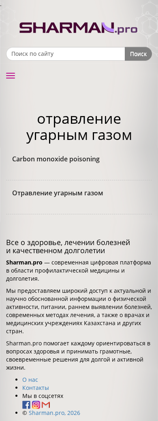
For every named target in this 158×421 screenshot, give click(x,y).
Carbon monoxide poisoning (56, 158)
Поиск (138, 53)
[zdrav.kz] (79, 26)
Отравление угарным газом (57, 192)
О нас (30, 379)
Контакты (35, 387)
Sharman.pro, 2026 (54, 413)
